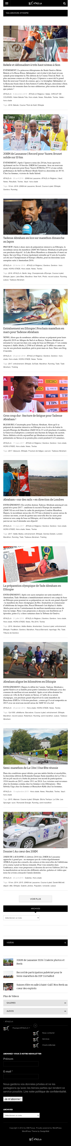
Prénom (8, 1059)
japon (13, 276)
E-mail (8, 1071)
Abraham (16, 626)
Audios (10, 1011)
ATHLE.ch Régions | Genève (38, 265)
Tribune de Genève (11, 632)
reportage (53, 629)
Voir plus (35, 899)
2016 (10, 626)
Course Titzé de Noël (28, 105)
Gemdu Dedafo (49, 533)
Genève (6, 189)
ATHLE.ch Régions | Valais (39, 93)
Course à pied (47, 186)
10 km (10, 186)
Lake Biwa (20, 276)
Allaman (16, 799)
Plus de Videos (11, 996)
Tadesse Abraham (17, 279)
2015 (10, 799)
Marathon (29, 276)
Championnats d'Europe (41, 273)
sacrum (48, 450)
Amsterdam (37, 626)
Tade (57, 363)
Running (14, 189)
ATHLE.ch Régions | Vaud (51, 178)
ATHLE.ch (7, 93)
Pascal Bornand (41, 629)
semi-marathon (47, 715)
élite (11, 885)
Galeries (28, 877)
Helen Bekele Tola (20, 97)
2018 (10, 105)
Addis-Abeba (18, 533)
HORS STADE (14, 268)
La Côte (56, 799)
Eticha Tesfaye (46, 799)
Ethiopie (41, 105)
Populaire (37, 885)
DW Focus (35, 3)
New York (37, 276)
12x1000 (11, 712)
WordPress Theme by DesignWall (35, 1131)
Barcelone (29, 712)
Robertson (28, 715)
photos (30, 885)
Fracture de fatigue (36, 450)
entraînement (18, 363)
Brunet (38, 186)
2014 (16, 882)
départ (5, 885)
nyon (14, 802)
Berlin (24, 273)
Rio (59, 629)
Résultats (48, 97)
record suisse (53, 276)
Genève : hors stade (58, 443)
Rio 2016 (34, 621)
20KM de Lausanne (32, 178)
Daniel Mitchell (58, 882)
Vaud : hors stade (31, 181)
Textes (55, 97)
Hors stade (33, 97)
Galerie (24, 885)
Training (15, 367)
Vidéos (10, 943)
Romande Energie (24, 802)
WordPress (57, 1127)
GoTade (35, 363)
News (40, 97)
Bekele (16, 105)
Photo (44, 276)
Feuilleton (14, 629)
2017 (10, 363)
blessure (16, 450)
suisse (6, 279)
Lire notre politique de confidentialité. (45, 1091)
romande (46, 885)
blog (29, 273)
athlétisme (20, 712)
